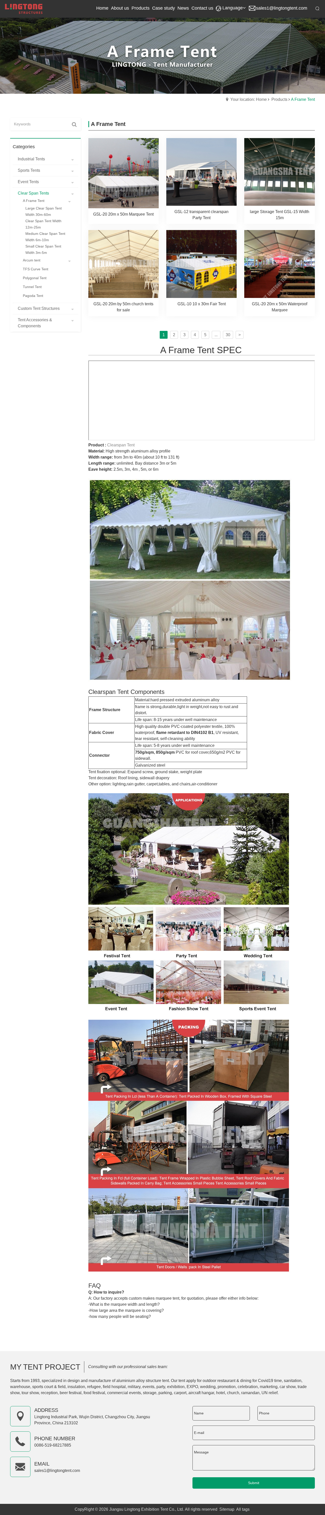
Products (279, 99)
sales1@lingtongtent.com (281, 8)
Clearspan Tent (121, 445)
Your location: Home (248, 99)
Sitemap (226, 1509)
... (216, 335)
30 (228, 335)
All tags (243, 1509)
